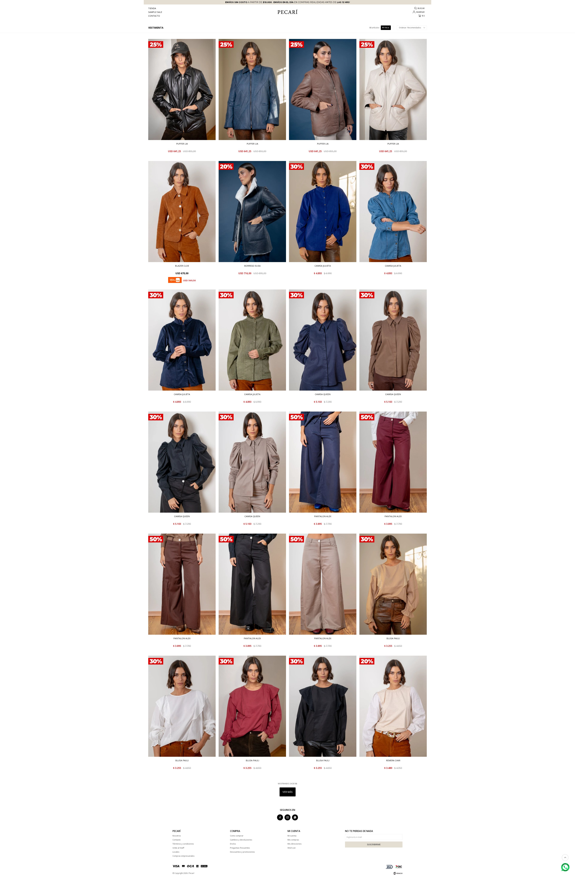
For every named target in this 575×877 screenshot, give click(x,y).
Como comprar (236, 835)
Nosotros (176, 835)
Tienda (152, 8)
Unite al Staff (178, 847)
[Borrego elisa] (252, 211)
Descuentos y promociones (242, 851)
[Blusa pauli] (393, 584)
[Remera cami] (393, 706)
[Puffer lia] (182, 89)
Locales (175, 851)
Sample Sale (155, 12)
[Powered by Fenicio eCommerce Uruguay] (398, 873)
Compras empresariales (183, 856)
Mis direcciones (295, 843)
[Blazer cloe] (182, 211)
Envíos (233, 843)
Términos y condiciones (183, 843)
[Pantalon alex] (322, 462)
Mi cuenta (292, 835)
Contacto (154, 15)
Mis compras (293, 839)
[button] (419, 8)
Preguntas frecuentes (240, 847)
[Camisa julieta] (322, 211)
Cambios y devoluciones (241, 839)
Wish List (291, 847)
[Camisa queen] (322, 340)
